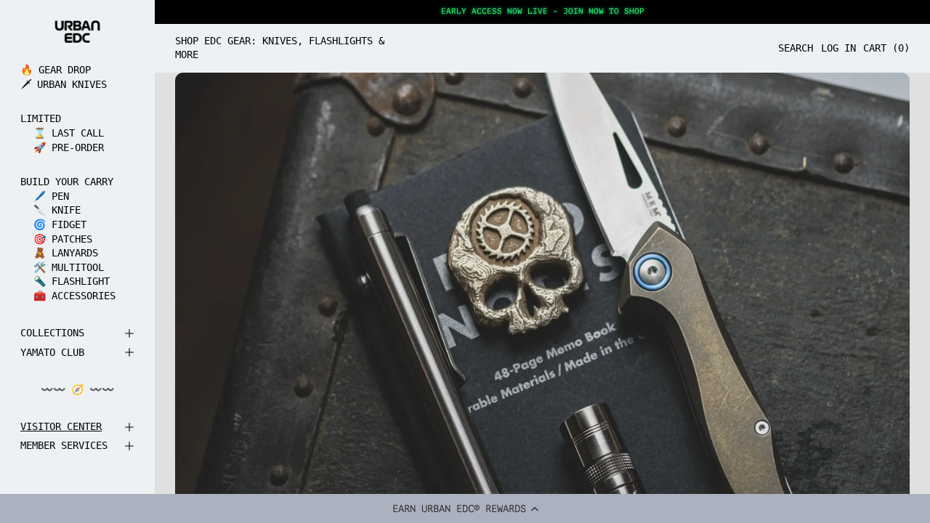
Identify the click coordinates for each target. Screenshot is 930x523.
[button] (465, 508)
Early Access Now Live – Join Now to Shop (542, 11)
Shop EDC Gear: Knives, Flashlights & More (279, 48)
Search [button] (795, 48)
